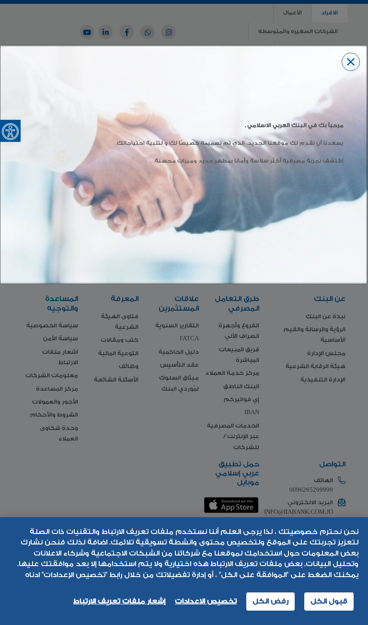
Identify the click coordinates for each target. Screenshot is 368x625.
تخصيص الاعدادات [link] (206, 601)
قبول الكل (328, 601)
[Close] (351, 62)
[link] (10, 131)
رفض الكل (270, 601)
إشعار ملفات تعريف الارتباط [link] (119, 601)
